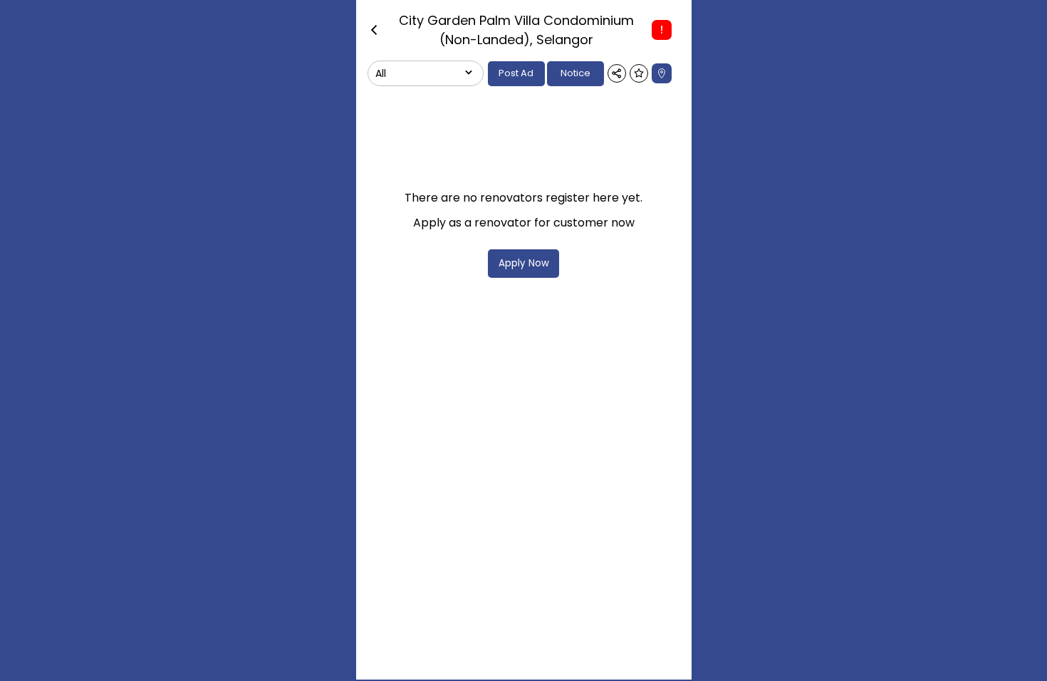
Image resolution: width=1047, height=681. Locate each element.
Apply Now (524, 263)
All (380, 73)
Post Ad (516, 73)
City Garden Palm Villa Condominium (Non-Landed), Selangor (516, 29)
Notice (575, 73)
